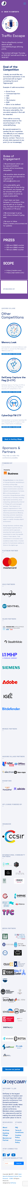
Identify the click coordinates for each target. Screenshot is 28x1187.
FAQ (16, 1127)
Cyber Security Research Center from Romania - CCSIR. (12, 1176)
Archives (6, 1130)
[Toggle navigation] (24, 3)
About (5, 1127)
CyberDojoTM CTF (11, 415)
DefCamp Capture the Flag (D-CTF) (14, 379)
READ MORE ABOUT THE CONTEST (11, 354)
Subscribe (18, 1163)
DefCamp (13, 1183)
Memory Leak (9, 342)
